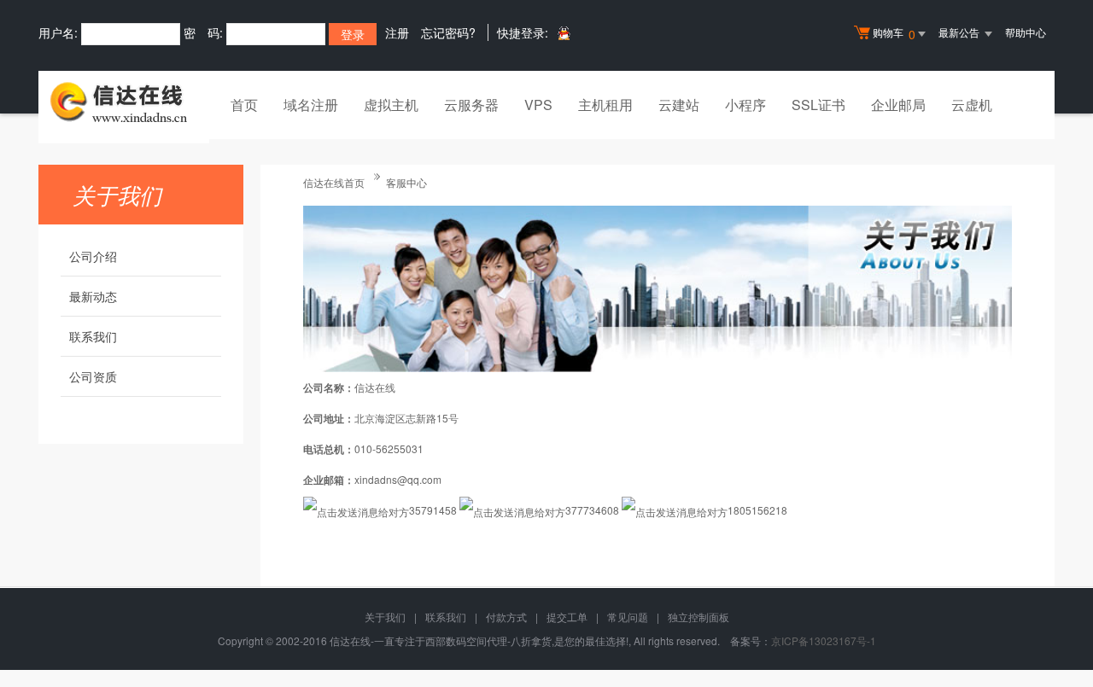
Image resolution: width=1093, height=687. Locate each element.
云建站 (678, 104)
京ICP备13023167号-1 (823, 640)
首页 (244, 104)
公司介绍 (93, 256)
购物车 (894, 34)
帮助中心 (1025, 32)
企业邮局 (898, 104)
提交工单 (566, 616)
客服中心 (406, 182)
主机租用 (605, 104)
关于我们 (385, 616)
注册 (397, 32)
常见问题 (627, 616)
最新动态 (93, 296)
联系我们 (93, 336)
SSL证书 (818, 104)
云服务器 (471, 104)
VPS (538, 104)
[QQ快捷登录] (563, 33)
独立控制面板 (698, 616)
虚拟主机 (391, 104)
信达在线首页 (334, 182)
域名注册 (310, 104)
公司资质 (93, 376)
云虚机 (971, 104)
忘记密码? (448, 32)
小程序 (745, 104)
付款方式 (506, 616)
